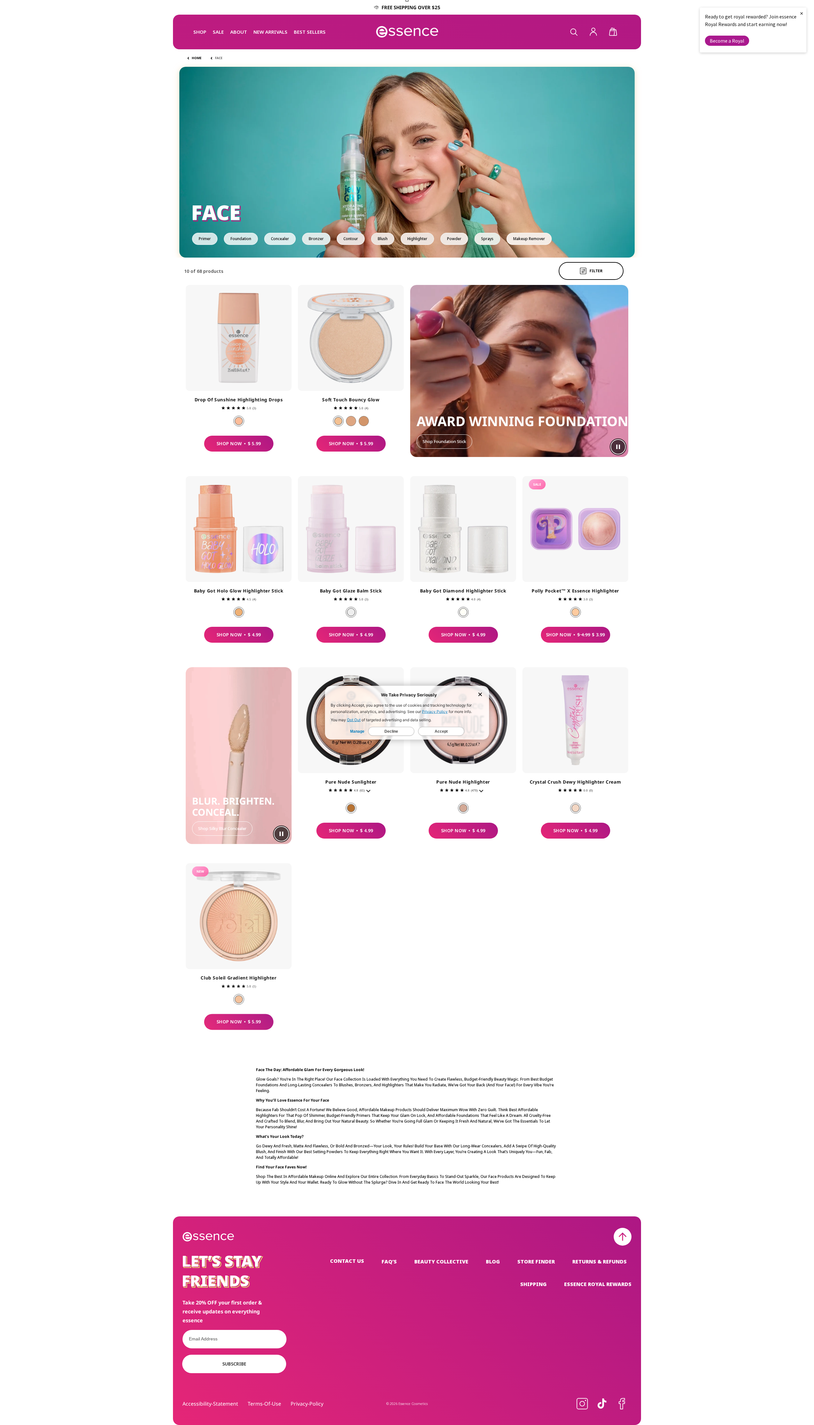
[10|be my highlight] (463, 808)
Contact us (347, 1261)
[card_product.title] (239, 338)
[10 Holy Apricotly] (239, 612)
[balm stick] (351, 612)
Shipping (533, 1284)
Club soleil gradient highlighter (238, 978)
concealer (280, 238)
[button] (199, 32)
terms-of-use (264, 1403)
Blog (493, 1261)
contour (350, 238)
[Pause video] (618, 447)
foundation (241, 238)
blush (383, 238)
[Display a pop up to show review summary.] (369, 793)
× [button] (801, 13)
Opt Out (354, 719)
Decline (391, 731)
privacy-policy (307, 1403)
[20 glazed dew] (351, 421)
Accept (441, 731)
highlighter (417, 238)
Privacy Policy (435, 711)
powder (454, 238)
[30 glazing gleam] (364, 421)
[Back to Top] (622, 1237)
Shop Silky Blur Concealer (222, 828)
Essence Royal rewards (597, 1284)
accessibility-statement (210, 1403)
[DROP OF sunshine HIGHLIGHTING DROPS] (239, 421)
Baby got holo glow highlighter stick (239, 591)
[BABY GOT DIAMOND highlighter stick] (463, 612)
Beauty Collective (441, 1261)
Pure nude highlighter (463, 782)
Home (197, 58)
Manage (357, 731)
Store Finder (536, 1261)
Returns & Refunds (599, 1261)
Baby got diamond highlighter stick (463, 591)
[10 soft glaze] (338, 421)
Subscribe (234, 1364)
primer (205, 238)
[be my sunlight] (351, 808)
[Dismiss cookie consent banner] (480, 694)
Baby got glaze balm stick (351, 591)
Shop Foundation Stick (444, 441)
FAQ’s (389, 1261)
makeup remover (529, 238)
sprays (487, 238)
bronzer (316, 238)
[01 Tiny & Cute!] (575, 612)
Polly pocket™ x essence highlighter (575, 591)
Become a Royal (727, 41)
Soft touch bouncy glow (350, 400)
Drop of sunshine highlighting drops (239, 400)
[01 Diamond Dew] (575, 808)
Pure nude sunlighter (350, 782)
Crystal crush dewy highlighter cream (575, 782)
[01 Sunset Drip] (239, 999)
